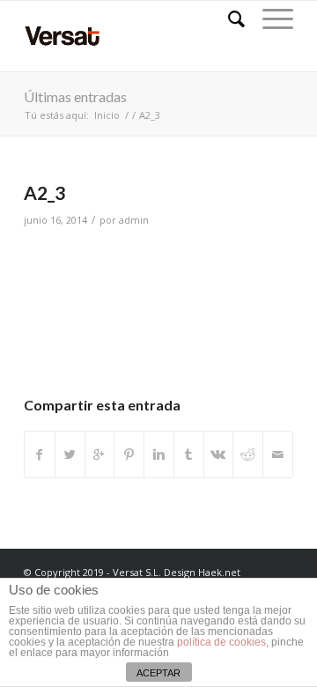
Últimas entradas (75, 96)
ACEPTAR (158, 673)
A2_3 (44, 192)
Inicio (107, 115)
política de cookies (221, 642)
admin (134, 220)
